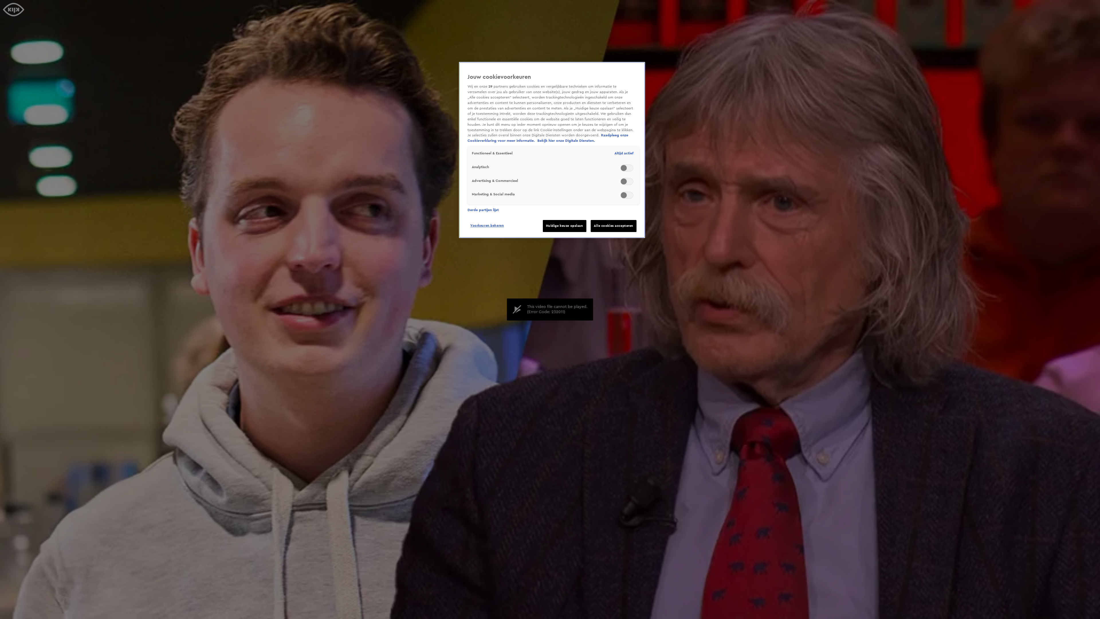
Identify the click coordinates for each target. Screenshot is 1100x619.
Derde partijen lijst (483, 210)
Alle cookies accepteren (613, 225)
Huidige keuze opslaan (564, 225)
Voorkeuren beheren (487, 225)
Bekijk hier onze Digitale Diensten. (566, 140)
